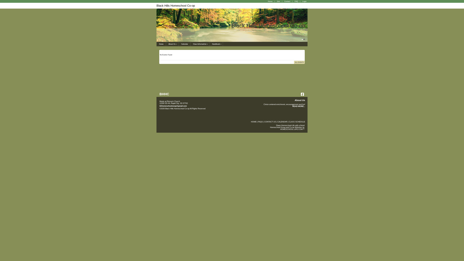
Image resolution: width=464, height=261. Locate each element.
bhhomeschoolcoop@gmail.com (173, 106)
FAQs (260, 122)
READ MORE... (298, 106)
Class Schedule (297, 122)
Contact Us (270, 122)
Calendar (184, 44)
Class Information (200, 44)
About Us (172, 44)
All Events (299, 62)
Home (161, 44)
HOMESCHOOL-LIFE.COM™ (292, 129)
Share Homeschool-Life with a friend (290, 125)
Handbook (217, 44)
